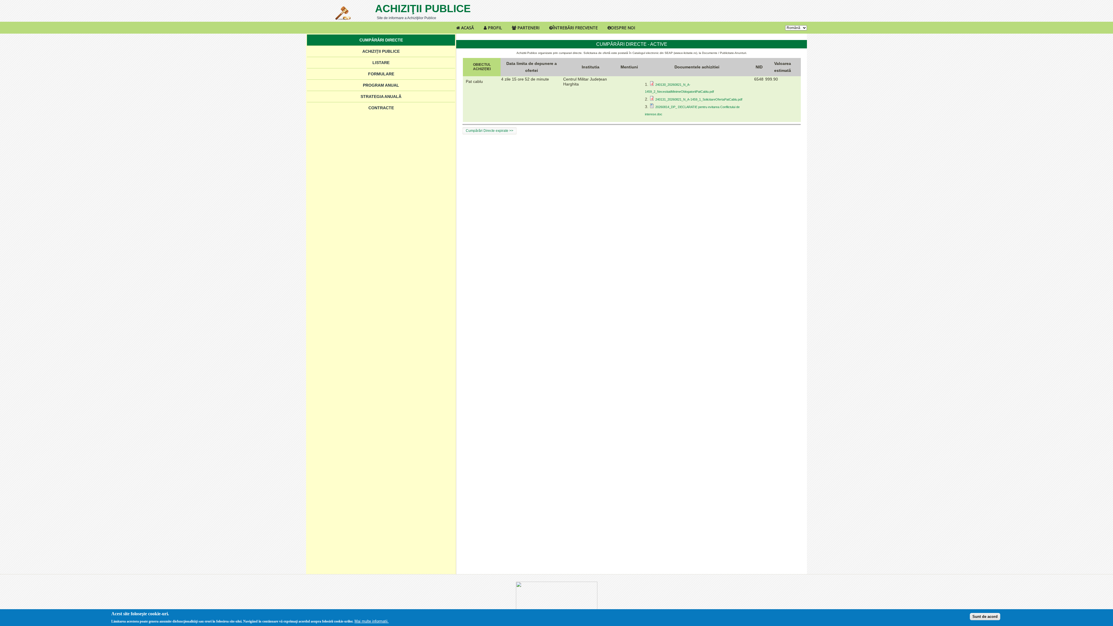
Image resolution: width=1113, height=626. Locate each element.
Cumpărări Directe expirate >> (489, 131)
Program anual (381, 85)
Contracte (381, 107)
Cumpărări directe (381, 40)
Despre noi (623, 27)
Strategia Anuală (381, 96)
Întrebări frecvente (575, 27)
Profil (494, 27)
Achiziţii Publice (423, 8)
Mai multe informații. (371, 621)
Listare (381, 62)
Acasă (467, 27)
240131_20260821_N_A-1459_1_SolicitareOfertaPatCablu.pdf (698, 99)
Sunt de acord (985, 616)
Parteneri (527, 27)
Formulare (381, 74)
